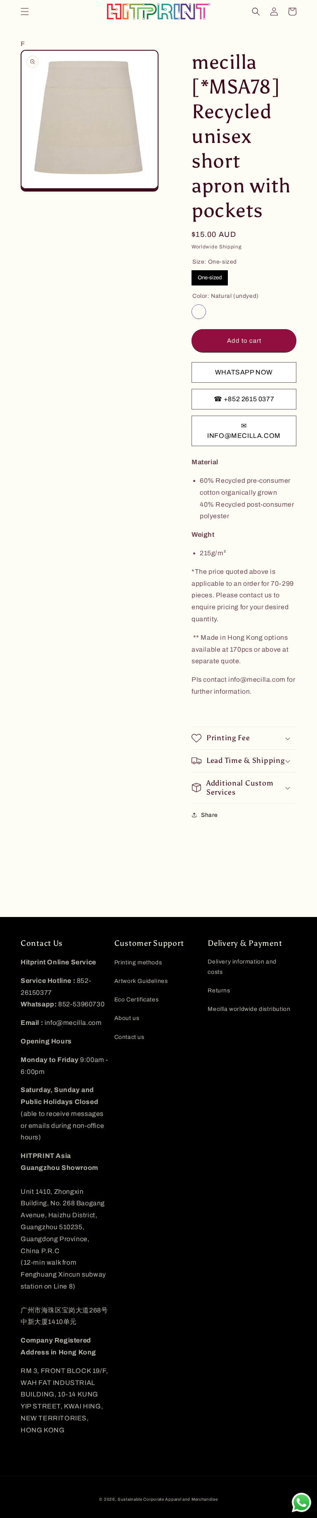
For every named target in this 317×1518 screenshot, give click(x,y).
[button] (25, 11)
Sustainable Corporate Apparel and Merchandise (168, 1499)
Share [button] (209, 815)
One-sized (210, 278)
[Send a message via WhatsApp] (301, 1502)
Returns (219, 990)
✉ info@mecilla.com (244, 430)
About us (127, 1018)
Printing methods (138, 962)
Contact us (129, 1037)
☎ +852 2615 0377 (244, 398)
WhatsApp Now (244, 372)
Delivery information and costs (242, 967)
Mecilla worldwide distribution (249, 1009)
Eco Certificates (136, 999)
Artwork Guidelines (141, 981)
